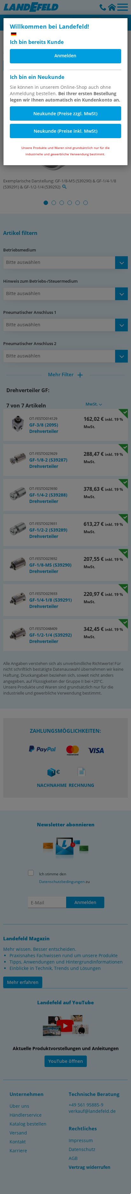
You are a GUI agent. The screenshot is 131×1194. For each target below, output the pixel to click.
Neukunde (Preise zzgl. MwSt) (65, 113)
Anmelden (65, 56)
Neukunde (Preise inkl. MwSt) (65, 131)
